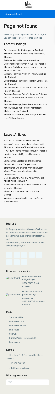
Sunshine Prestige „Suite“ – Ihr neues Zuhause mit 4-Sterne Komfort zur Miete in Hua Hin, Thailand (25, 97)
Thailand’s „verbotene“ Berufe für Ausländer (24, 147)
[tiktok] (24, 255)
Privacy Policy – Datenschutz (22, 338)
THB (10, 382)
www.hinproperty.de (15, 246)
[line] (24, 262)
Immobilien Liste (16, 321)
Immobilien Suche (17, 325)
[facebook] (9, 255)
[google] (39, 255)
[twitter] (32, 255)
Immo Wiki (14, 330)
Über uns (13, 334)
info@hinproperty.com (20, 368)
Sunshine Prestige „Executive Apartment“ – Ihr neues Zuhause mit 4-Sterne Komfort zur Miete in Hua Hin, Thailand (25, 107)
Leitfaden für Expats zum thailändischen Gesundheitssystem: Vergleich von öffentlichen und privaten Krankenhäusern (23, 164)
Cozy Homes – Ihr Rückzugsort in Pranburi (23, 50)
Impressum (14, 342)
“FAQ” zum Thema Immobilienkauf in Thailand (25, 151)
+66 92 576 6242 (17, 363)
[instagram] (17, 262)
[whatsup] (17, 255)
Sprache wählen (16, 317)
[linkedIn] (9, 262)
